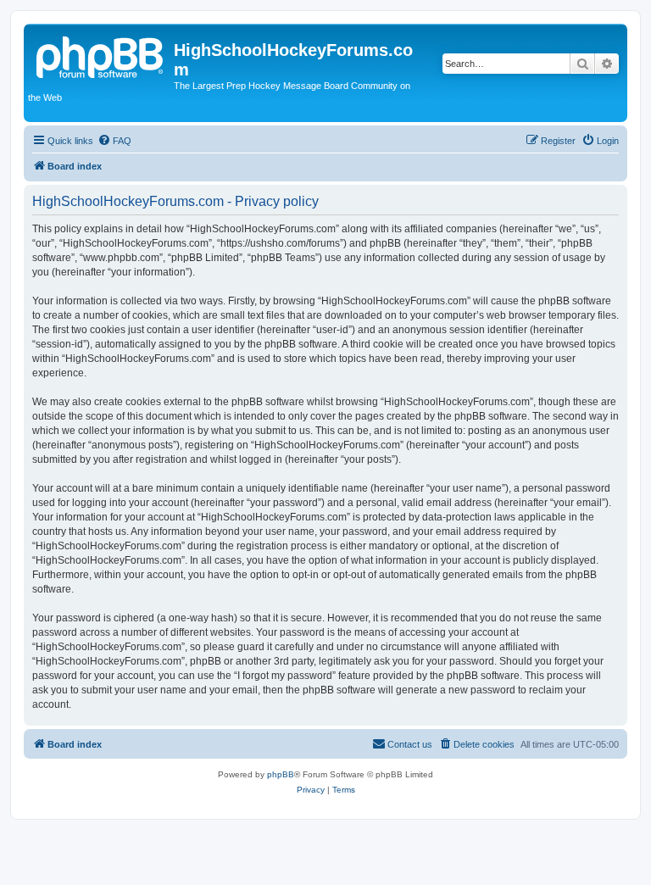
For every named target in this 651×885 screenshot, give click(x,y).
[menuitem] (114, 141)
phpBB (280, 774)
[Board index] (101, 55)
